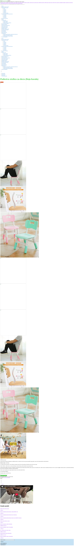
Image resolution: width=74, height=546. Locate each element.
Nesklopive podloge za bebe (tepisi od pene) (7, 46)
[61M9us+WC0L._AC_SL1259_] (13, 335)
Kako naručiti (3, 73)
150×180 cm (4, 10)
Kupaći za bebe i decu (4, 32)
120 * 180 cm (4, 14)
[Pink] (13, 309)
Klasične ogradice (5, 21)
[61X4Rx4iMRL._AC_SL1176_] (19, 432)
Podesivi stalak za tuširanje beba (6, 25)
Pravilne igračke (4, 33)
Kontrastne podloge (5, 45)
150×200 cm (4, 11)
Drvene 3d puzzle (4, 31)
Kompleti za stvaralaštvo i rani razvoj (7, 67)
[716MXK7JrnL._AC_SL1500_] (13, 458)
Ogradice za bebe (4, 52)
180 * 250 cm (4, 17)
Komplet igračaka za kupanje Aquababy (8, 68)
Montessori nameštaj (4, 24)
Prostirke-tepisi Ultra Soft (5, 29)
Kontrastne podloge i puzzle (5, 6)
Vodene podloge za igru (5, 26)
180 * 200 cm (4, 16)
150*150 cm (4, 9)
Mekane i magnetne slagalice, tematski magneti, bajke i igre (10, 34)
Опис (3, 484)
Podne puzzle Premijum (5, 27)
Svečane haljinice (4, 30)
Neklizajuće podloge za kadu (5, 61)
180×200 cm (4, 44)
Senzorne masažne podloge (5, 23)
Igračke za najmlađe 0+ (4, 69)
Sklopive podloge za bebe (5, 7)
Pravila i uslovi (3, 74)
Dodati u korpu (4, 475)
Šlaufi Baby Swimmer (4, 60)
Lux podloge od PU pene (5, 18)
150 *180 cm (4, 15)
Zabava (3, 19)
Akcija (4, 8)
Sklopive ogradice (5, 53)
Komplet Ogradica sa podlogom (7, 22)
